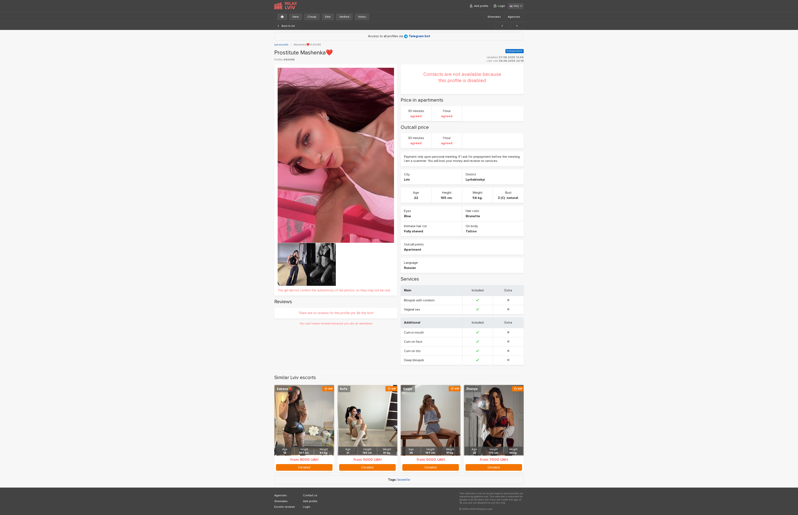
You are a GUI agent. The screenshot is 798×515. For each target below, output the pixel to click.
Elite (328, 16)
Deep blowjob (414, 360)
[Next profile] (517, 26)
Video (362, 16)
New (296, 16)
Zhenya (472, 389)
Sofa (343, 389)
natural (512, 198)
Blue (407, 216)
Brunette (473, 216)
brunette (404, 480)
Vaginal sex (412, 309)
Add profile (481, 6)
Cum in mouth (414, 332)
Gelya (407, 389)
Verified (344, 16)
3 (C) (501, 198)
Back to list (288, 26)
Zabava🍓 (284, 389)
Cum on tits (412, 351)
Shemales (494, 16)
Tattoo (471, 231)
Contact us (310, 495)
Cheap (311, 16)
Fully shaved (413, 231)
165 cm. (447, 198)
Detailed (304, 467)
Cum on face (413, 342)
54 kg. (478, 198)
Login (501, 6)
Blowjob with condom (419, 300)
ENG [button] (516, 6)
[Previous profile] (502, 26)
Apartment (412, 250)
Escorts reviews (284, 507)
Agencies (514, 16)
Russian (410, 268)
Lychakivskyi (475, 179)
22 (416, 198)
